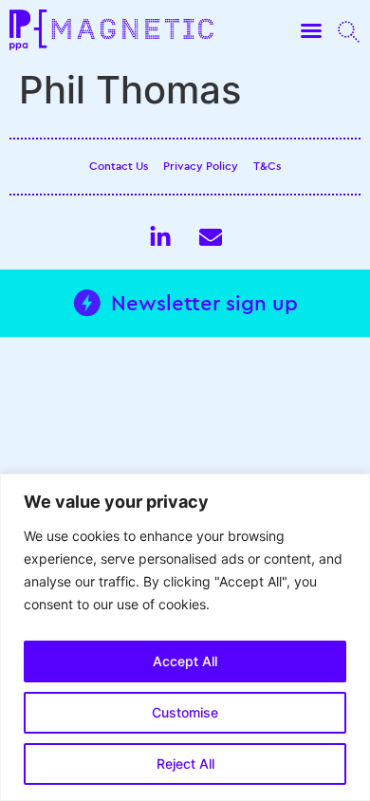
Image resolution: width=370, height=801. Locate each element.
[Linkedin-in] (160, 237)
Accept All (185, 661)
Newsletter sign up (204, 302)
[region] (185, 637)
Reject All (185, 763)
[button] (311, 30)
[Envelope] (210, 237)
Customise (185, 712)
